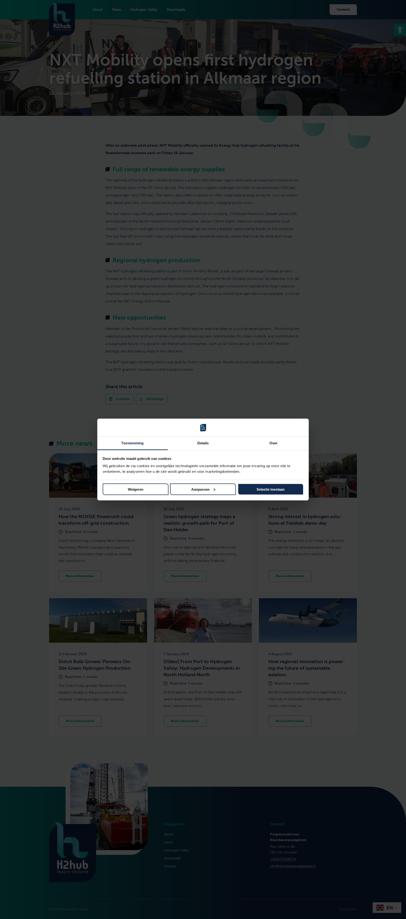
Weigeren (135, 489)
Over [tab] (273, 443)
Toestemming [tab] (132, 443)
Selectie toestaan (271, 489)
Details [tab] (203, 443)
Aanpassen (200, 489)
